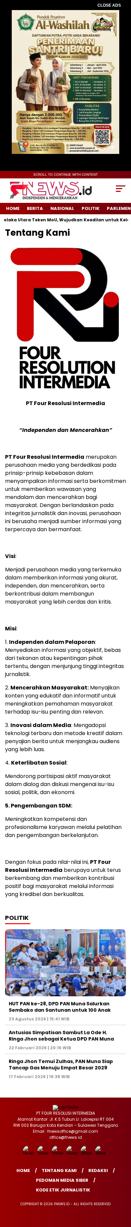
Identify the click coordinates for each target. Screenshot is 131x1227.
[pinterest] (101, 1153)
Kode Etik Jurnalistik (63, 1190)
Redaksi (98, 1170)
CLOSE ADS (109, 5)
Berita (35, 208)
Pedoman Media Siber (62, 1180)
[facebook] (29, 1153)
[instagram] (58, 1153)
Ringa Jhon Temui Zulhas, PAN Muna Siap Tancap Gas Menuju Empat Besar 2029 (61, 1064)
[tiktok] (87, 1153)
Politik (90, 208)
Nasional (62, 208)
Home (12, 208)
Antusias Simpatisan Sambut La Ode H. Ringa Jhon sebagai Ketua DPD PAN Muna (61, 1035)
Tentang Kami (59, 1170)
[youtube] (72, 1153)
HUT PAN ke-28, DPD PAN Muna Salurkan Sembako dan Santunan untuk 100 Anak (60, 1006)
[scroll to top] (121, 1188)
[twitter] (43, 1153)
